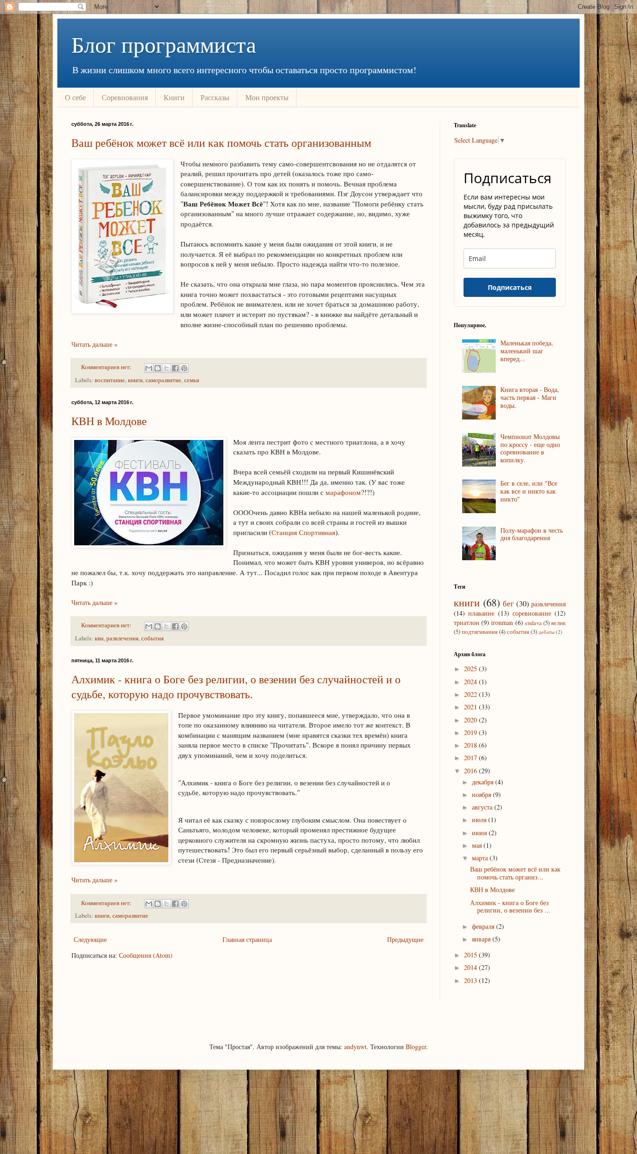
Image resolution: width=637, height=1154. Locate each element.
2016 (471, 770)
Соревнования (125, 97)
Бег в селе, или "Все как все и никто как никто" (528, 491)
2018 (471, 745)
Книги (174, 97)
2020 (471, 719)
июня (480, 832)
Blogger (416, 1046)
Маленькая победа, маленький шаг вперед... (526, 350)
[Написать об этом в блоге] (157, 368)
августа (483, 807)
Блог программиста (163, 44)
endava (533, 623)
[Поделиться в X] (166, 368)
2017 (471, 757)
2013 (471, 980)
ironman (502, 622)
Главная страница (247, 939)
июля (480, 819)
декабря (483, 781)
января (482, 938)
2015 (471, 954)
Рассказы (215, 97)
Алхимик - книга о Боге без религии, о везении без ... (510, 906)
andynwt (355, 1046)
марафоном (343, 492)
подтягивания (480, 632)
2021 (471, 706)
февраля (484, 926)
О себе (75, 97)
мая (478, 845)
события (152, 638)
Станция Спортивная (303, 532)
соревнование (531, 613)
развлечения (122, 638)
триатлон (466, 622)
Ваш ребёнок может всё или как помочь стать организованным (221, 142)
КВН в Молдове (109, 420)
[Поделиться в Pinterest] (184, 368)
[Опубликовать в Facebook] (175, 368)
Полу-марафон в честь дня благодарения (531, 534)
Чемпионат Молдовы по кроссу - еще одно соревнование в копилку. (530, 448)
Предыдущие (405, 939)
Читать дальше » (94, 344)
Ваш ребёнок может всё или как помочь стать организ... (515, 873)
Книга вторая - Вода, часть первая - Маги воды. (529, 397)
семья (191, 380)
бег (508, 603)
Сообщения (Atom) (146, 955)
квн (99, 638)
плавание (481, 613)
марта (481, 857)
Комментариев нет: (107, 367)
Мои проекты (267, 97)
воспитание (110, 380)
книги (135, 380)
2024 (471, 681)
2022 (471, 694)
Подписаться (510, 287)
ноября (482, 794)
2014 (471, 967)
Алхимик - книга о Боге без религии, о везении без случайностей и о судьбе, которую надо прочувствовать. (236, 686)
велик (558, 623)
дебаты (546, 631)
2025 (471, 668)
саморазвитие (163, 380)
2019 (471, 732)
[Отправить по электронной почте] (148, 368)
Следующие (90, 939)
